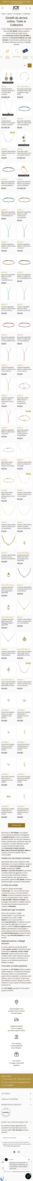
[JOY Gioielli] (16, 8)
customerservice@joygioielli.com (19, 1082)
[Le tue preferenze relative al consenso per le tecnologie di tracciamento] (3, 1178)
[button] (30, 8)
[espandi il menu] (2, 8)
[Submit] (29, 1138)
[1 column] (25, 65)
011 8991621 (9, 1085)
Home (3, 14)
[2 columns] (30, 65)
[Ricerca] (26, 8)
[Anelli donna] (7, 51)
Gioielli (9, 14)
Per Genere (17, 14)
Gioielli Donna (27, 14)
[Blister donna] (25, 51)
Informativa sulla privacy (13, 1146)
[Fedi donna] (16, 51)
